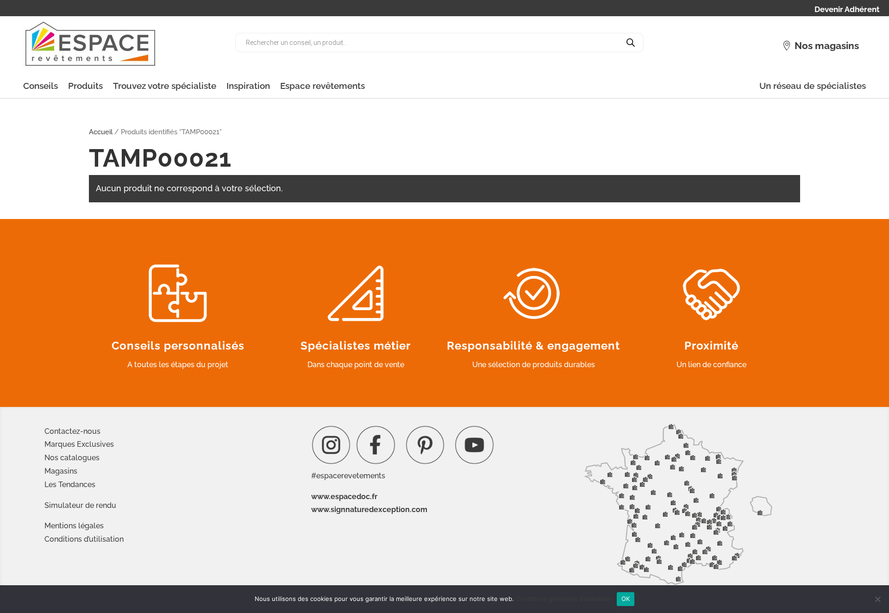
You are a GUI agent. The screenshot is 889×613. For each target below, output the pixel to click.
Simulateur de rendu (80, 505)
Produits (85, 86)
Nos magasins (827, 45)
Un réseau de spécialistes (812, 86)
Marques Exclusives (79, 444)
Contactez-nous (72, 431)
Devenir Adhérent (847, 10)
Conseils (40, 86)
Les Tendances (69, 484)
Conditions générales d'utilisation (564, 598)
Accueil (101, 132)
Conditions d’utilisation (84, 539)
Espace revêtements (322, 86)
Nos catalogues (72, 457)
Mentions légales (74, 525)
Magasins (60, 471)
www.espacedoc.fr (344, 496)
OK (625, 598)
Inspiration (248, 86)
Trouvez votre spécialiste (164, 86)
